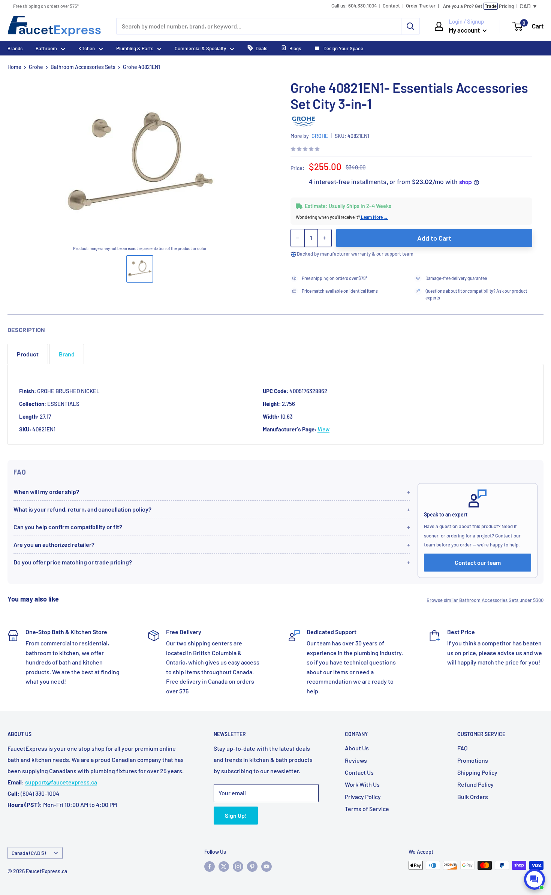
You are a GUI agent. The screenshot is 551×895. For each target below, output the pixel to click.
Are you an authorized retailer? (53, 544)
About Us (357, 747)
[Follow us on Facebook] (209, 866)
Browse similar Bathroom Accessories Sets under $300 (485, 600)
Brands (14, 48)
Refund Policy (475, 784)
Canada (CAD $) (29, 853)
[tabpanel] (275, 404)
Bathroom (46, 48)
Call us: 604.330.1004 (354, 6)
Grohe (36, 67)
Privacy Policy (363, 796)
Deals (261, 48)
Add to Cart (434, 238)
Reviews (356, 760)
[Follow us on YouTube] (266, 866)
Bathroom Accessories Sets (83, 67)
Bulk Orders (472, 796)
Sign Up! (236, 815)
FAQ (462, 747)
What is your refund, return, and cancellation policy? (82, 509)
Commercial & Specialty (200, 48)
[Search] (410, 26)
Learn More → (374, 217)
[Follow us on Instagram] (238, 866)
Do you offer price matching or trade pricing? (72, 562)
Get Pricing (478, 6)
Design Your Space (342, 48)
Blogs (295, 48)
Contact (391, 6)
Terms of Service (367, 808)
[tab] (27, 354)
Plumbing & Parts (134, 48)
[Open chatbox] (534, 879)
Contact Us (359, 772)
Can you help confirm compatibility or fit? (67, 526)
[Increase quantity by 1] (324, 237)
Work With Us (362, 784)
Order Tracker (421, 6)
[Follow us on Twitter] (224, 866)
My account (465, 30)
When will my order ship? (46, 491)
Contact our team (478, 562)
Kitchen (86, 48)
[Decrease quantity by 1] (297, 237)
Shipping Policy (477, 772)
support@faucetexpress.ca (61, 782)
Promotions (472, 760)
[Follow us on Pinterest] (252, 866)
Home (14, 67)
